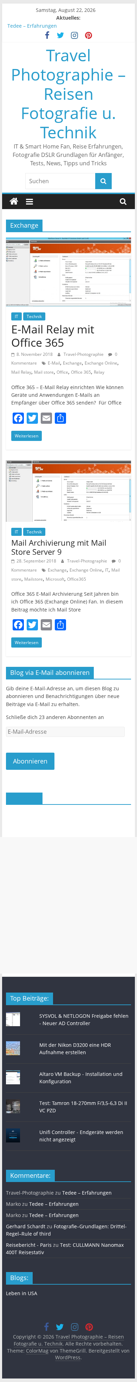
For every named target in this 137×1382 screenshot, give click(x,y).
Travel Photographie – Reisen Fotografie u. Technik (68, 93)
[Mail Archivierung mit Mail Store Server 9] (68, 464)
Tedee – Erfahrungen (32, 25)
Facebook (24, 798)
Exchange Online (101, 363)
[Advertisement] (68, 905)
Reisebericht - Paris (29, 1245)
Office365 (76, 579)
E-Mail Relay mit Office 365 (52, 336)
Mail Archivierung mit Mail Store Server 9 (58, 547)
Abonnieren (30, 761)
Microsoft (55, 579)
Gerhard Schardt (25, 1226)
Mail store (44, 372)
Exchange (72, 363)
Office (62, 372)
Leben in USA (21, 1293)
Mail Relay (21, 372)
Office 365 (81, 372)
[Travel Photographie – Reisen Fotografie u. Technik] (14, 201)
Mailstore (33, 579)
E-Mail (54, 363)
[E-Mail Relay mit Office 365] (68, 242)
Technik (34, 316)
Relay (99, 372)
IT (16, 316)
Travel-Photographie (84, 354)
